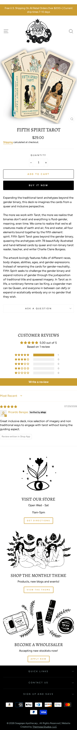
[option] (38, 10)
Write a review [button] (39, 382)
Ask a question (38, 308)
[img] (8, 406)
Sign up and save (38, 694)
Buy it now (38, 185)
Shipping (8, 142)
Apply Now (39, 659)
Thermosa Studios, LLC (45, 726)
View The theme (38, 589)
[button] (22, 355)
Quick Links (38, 671)
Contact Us (38, 682)
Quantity (38, 155)
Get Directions (38, 520)
